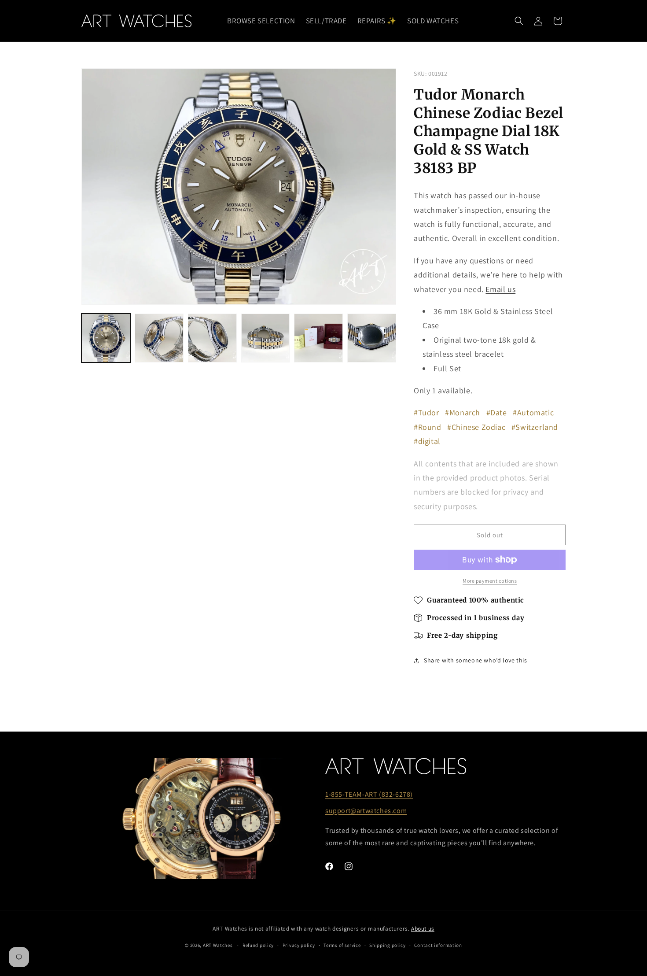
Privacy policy (299, 945)
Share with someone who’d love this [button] (475, 660)
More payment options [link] (490, 580)
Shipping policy (387, 945)
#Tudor (426, 412)
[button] (519, 20)
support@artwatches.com (366, 810)
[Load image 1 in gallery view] (105, 338)
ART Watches (218, 945)
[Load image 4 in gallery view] (265, 338)
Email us (500, 289)
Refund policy (258, 945)
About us (422, 928)
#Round (427, 427)
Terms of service (342, 945)
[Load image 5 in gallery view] (318, 338)
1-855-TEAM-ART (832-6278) (369, 794)
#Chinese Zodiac (476, 427)
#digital (427, 441)
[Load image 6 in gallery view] (371, 338)
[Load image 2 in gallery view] (159, 338)
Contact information (438, 945)
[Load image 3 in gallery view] (212, 338)
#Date (496, 412)
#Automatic (533, 412)
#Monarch (462, 412)
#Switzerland (534, 427)
